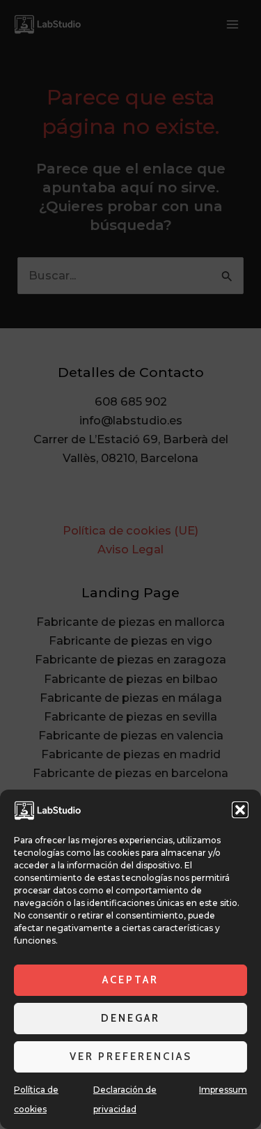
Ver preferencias (131, 1056)
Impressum (223, 1089)
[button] (240, 810)
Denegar (130, 1018)
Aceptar (130, 980)
